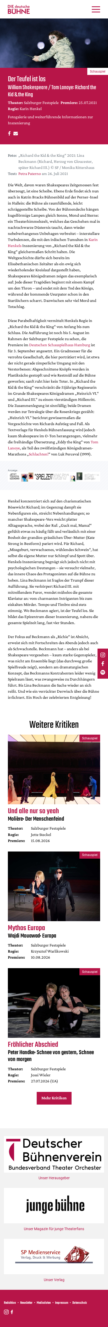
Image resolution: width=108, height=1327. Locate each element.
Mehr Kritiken (54, 1098)
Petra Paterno (29, 173)
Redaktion (10, 1303)
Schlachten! (38, 454)
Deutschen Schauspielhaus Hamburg (59, 345)
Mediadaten (44, 1303)
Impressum (61, 1303)
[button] (8, 133)
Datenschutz (79, 1303)
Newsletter (26, 1303)
